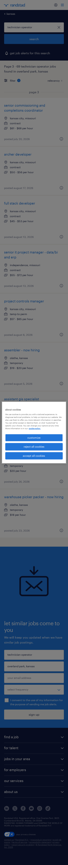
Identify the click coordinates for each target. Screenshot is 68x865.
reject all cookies (34, 446)
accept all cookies (34, 455)
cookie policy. (35, 428)
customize (33, 437)
